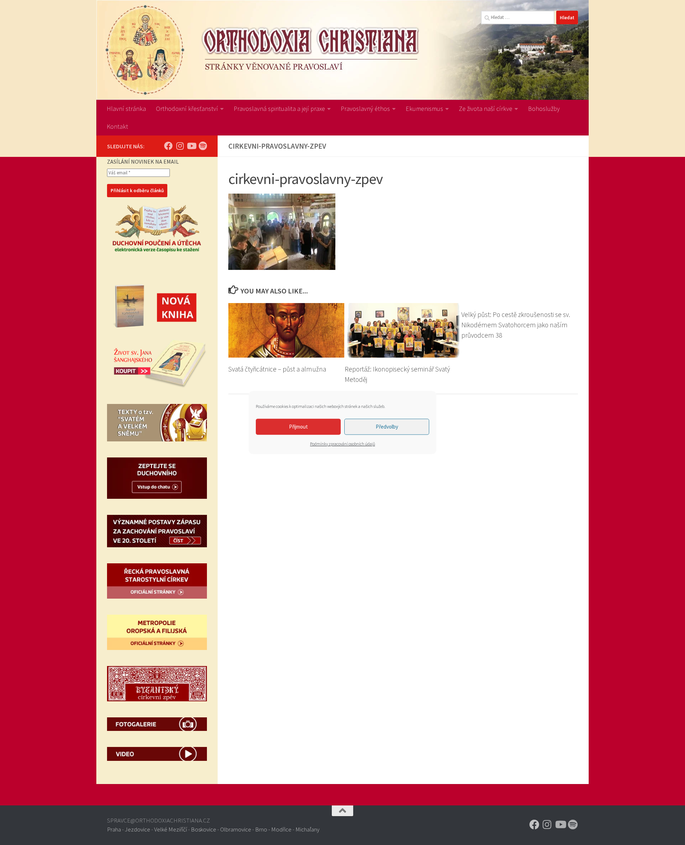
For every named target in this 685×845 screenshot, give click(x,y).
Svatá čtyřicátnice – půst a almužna (277, 369)
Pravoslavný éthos (365, 108)
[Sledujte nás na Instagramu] (180, 146)
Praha (114, 829)
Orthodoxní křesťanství (187, 108)
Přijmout (298, 426)
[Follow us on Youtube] (191, 146)
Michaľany (307, 829)
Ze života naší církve (485, 108)
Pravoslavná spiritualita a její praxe (279, 108)
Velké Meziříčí (170, 829)
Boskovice (203, 829)
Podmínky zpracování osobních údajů (342, 443)
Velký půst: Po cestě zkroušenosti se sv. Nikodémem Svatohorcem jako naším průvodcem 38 (515, 324)
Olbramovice (235, 829)
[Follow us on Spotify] (202, 146)
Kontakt (117, 126)
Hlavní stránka (126, 108)
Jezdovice (137, 829)
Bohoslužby (544, 108)
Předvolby (387, 426)
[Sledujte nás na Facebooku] (168, 146)
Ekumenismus (424, 108)
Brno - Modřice (273, 829)
